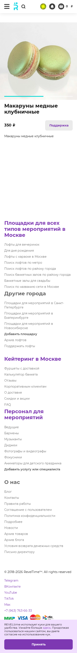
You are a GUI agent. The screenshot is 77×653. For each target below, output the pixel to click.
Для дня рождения (19, 251)
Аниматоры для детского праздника (32, 463)
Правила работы (17, 504)
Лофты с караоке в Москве (25, 257)
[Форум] (43, 6)
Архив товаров (16, 534)
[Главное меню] (6, 6)
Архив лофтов (15, 340)
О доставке (13, 392)
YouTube (10, 592)
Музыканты (13, 439)
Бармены (11, 433)
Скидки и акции (17, 398)
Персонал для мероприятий (24, 414)
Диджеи (10, 445)
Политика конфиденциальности (29, 516)
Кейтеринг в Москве (32, 359)
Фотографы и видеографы (25, 451)
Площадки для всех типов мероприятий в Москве (34, 229)
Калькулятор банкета (21, 374)
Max (7, 605)
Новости (11, 528)
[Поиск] (23, 6)
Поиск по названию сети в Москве (31, 287)
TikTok (9, 599)
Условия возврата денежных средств (33, 546)
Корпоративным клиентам (25, 386)
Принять (39, 644)
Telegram (11, 580)
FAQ (7, 405)
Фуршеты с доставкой (21, 368)
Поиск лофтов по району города (30, 269)
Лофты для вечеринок (21, 244)
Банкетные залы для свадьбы (27, 281)
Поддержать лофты (19, 346)
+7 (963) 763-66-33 (18, 611)
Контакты (11, 498)
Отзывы (10, 380)
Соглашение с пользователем (28, 510)
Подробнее (13, 522)
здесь (47, 627)
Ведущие (11, 427)
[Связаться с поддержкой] (52, 6)
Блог (8, 492)
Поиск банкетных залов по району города (37, 275)
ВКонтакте (12, 586)
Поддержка (58, 125)
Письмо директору (19, 552)
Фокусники (13, 457)
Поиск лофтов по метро (23, 263)
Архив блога (14, 540)
